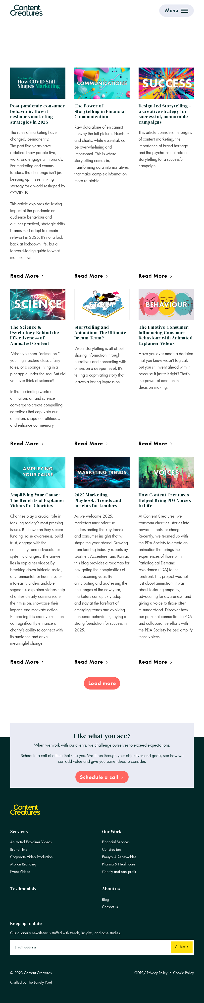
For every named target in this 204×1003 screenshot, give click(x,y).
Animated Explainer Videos (31, 842)
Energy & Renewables (119, 856)
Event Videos (20, 871)
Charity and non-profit (119, 871)
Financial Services (116, 842)
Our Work (111, 831)
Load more (102, 683)
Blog (105, 899)
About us (111, 889)
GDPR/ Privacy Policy (150, 972)
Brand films (18, 849)
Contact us (110, 906)
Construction (111, 849)
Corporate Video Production (31, 856)
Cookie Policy (183, 972)
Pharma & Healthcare (118, 864)
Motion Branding (23, 864)
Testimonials (23, 889)
